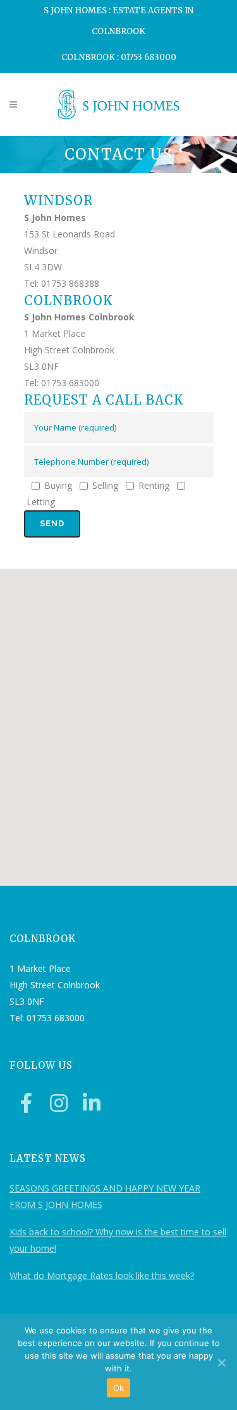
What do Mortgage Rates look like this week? (101, 1275)
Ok (119, 1388)
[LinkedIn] (91, 1103)
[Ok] (221, 1362)
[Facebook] (26, 1103)
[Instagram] (59, 1103)
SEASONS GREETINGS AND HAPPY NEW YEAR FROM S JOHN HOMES (104, 1196)
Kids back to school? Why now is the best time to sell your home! (117, 1240)
